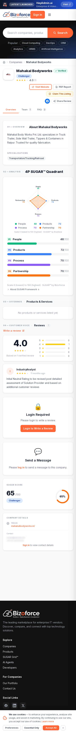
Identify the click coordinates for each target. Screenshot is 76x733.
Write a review (12, 330)
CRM (63, 43)
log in (21, 467)
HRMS (32, 49)
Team (26, 109)
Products (8, 651)
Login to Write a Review (38, 428)
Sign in (26, 545)
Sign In (37, 14)
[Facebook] (47, 101)
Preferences (11, 727)
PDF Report (65, 87)
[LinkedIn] (14, 705)
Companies (15, 62)
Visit (65, 4)
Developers (10, 667)
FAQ (41, 109)
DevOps (50, 43)
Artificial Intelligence (52, 49)
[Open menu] (49, 15)
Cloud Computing (31, 43)
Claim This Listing (61, 93)
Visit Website (42, 87)
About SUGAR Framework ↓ (24, 289)
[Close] (63, 727)
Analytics (18, 49)
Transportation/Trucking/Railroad (26, 158)
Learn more (48, 721)
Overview (11, 109)
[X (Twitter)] (23, 705)
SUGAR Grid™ (10, 656)
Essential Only (31, 727)
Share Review (64, 101)
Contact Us (9, 688)
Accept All (51, 727)
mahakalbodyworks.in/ (23, 526)
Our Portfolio (10, 683)
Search (62, 33)
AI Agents (8, 662)
